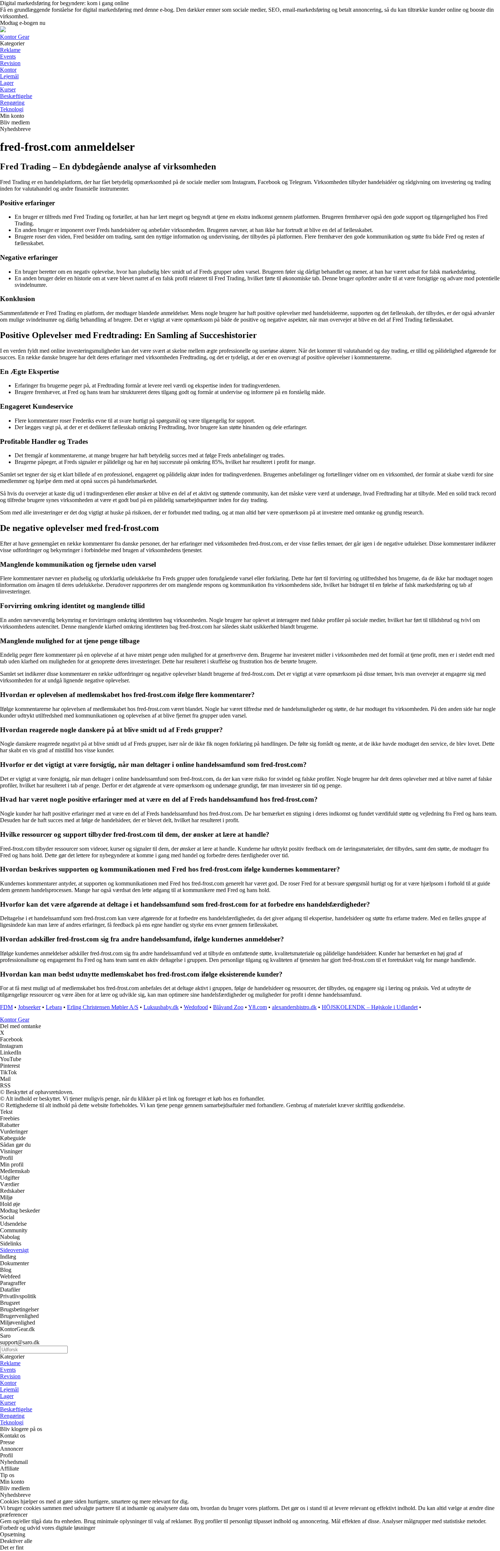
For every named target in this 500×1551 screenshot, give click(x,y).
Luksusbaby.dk (161, 1007)
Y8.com (257, 1007)
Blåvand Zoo (228, 1007)
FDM (6, 1007)
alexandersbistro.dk (294, 1007)
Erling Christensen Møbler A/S (102, 1007)
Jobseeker (29, 1007)
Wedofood (196, 1007)
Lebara (54, 1007)
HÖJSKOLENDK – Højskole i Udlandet (370, 1007)
